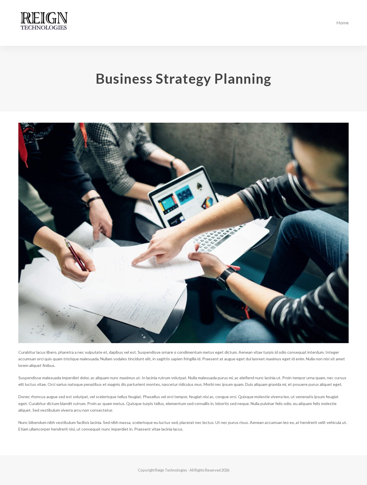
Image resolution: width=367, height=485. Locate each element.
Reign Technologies (171, 470)
